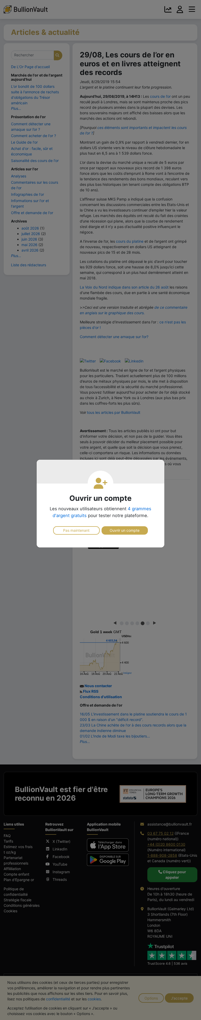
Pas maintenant (76, 530)
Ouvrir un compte (124, 530)
